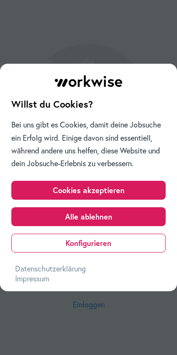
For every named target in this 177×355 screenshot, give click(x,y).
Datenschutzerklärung (50, 268)
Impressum (32, 278)
